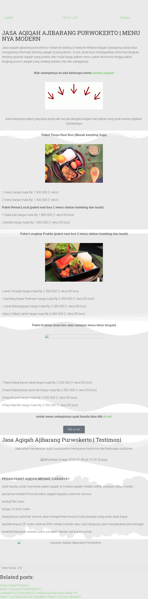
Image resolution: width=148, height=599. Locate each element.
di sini (107, 416)
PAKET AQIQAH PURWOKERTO (20, 589)
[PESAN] (125, 10)
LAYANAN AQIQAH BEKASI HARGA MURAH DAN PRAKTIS (38, 593)
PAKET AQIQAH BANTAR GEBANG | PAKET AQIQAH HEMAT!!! (40, 597)
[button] (74, 467)
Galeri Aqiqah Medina (14, 585)
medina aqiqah (103, 73)
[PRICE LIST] (67, 10)
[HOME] (9, 10)
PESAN (125, 18)
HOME (9, 18)
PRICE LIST (70, 18)
